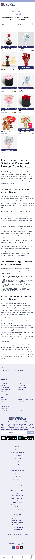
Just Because (21, 389)
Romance (3, 385)
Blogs (17, 461)
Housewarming (21, 385)
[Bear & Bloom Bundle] (9, 124)
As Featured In (17, 455)
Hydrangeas (21, 401)
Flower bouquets (6, 321)
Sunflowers (4, 399)
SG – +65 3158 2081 (17, 495)
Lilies (2, 401)
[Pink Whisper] (9, 103)
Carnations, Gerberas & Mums (25, 399)
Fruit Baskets (4, 409)
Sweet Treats (4, 411)
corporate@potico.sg (17, 509)
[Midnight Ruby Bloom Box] (26, 103)
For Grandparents (5, 376)
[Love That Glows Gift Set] (9, 62)
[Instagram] (17, 547)
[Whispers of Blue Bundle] (26, 82)
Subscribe (30, 432)
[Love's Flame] (26, 62)
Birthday (3, 382)
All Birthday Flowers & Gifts (8, 370)
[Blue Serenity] (26, 41)
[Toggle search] (33, 4)
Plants (19, 403)
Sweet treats (4, 337)
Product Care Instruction (17, 452)
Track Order (17, 464)
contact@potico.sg (17, 502)
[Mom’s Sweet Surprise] (26, 124)
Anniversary (21, 382)
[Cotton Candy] (9, 145)
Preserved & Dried (5, 403)
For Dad (20, 374)
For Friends (20, 370)
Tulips (19, 397)
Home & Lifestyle (22, 411)
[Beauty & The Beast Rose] (9, 41)
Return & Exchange (17, 485)
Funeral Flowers (22, 387)
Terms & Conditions (18, 479)
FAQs (17, 482)
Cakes (19, 409)
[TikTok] (21, 547)
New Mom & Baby (5, 389)
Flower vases (4, 325)
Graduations (4, 383)
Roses (2, 397)
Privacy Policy (17, 476)
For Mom (3, 374)
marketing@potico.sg (17, 507)
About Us (17, 450)
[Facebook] (13, 547)
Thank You (3, 391)
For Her (3, 372)
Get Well (20, 383)
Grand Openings (5, 387)
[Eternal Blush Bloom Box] (9, 82)
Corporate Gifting (17, 458)
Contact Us (17, 473)
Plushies (3, 332)
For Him (20, 372)
